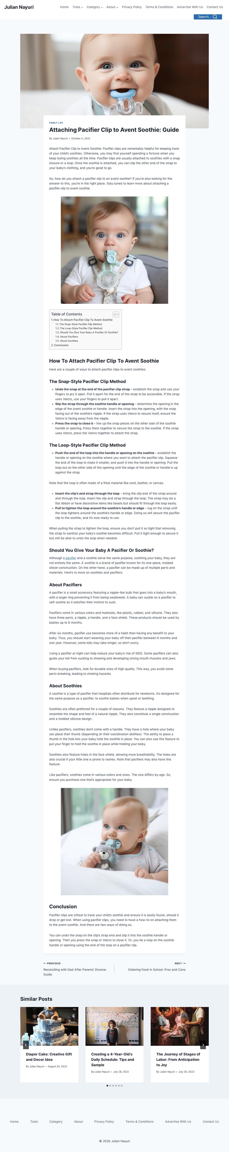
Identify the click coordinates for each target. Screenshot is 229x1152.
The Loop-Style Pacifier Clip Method (81, 328)
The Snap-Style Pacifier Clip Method (80, 324)
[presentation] (49, 1026)
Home (64, 7)
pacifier (70, 558)
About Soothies (69, 340)
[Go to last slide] (26, 1045)
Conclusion (61, 345)
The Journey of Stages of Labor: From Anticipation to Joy (178, 1059)
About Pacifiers (69, 336)
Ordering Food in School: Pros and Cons (157, 966)
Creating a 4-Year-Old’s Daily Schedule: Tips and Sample (112, 1059)
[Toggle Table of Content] (114, 314)
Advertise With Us (190, 7)
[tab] (107, 1086)
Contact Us (215, 7)
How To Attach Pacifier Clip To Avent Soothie (83, 319)
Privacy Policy (132, 7)
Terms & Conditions (159, 7)
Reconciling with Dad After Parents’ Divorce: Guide (75, 969)
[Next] (203, 1045)
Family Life (56, 122)
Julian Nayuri (60, 138)
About (78, 1121)
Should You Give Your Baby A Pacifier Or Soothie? (89, 332)
